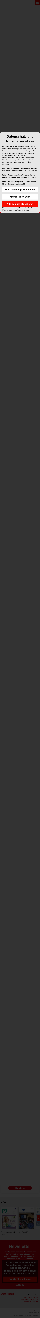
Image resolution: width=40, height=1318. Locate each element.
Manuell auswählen (20, 197)
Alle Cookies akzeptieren (20, 204)
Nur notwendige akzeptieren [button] (20, 189)
